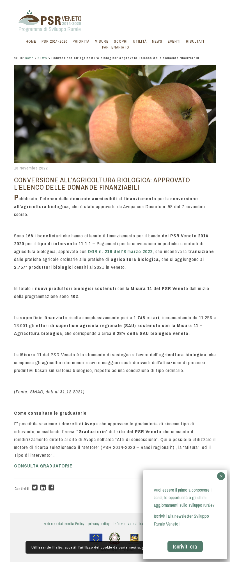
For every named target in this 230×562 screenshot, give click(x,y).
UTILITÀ (140, 41)
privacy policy (99, 524)
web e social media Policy (64, 524)
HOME (31, 41)
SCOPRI (121, 41)
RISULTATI (195, 41)
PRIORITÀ (81, 41)
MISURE (102, 41)
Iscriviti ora (185, 546)
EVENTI (174, 41)
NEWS (157, 41)
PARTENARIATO (115, 47)
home (29, 58)
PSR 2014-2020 (54, 41)
